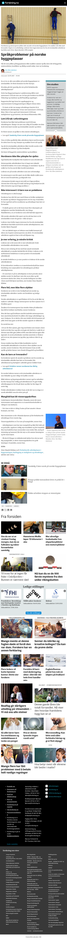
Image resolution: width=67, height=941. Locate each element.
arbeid (16, 506)
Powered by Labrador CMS (33, 937)
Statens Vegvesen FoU (54, 880)
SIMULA (50, 865)
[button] (2, 591)
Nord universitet (31, 894)
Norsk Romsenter (31, 916)
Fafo (7, 869)
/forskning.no (53, 789)
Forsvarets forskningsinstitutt (14, 877)
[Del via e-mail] (11, 510)
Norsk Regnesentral (32, 914)
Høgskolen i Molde (11, 889)
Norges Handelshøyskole (33, 900)
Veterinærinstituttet (53, 920)
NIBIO (7, 918)
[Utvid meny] (65, 3)
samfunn (9, 506)
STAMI (50, 878)
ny (3, 506)
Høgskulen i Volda (10, 893)
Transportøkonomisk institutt (56, 893)
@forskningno (54, 786)
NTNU (28, 865)
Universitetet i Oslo (53, 907)
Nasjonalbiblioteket (32, 867)
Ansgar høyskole (10, 854)
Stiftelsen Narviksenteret (54, 882)
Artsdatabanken (10, 860)
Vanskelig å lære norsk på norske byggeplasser (26, 135)
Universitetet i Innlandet (54, 904)
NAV (7, 915)
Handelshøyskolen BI (11, 884)
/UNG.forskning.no (55, 793)
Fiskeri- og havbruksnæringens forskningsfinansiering (12, 873)
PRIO (49, 857)
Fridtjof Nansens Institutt (12, 882)
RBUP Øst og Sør (52, 859)
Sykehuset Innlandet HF (54, 887)
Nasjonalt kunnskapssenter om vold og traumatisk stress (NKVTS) (34, 871)
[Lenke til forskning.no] (31, 2)
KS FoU (8, 904)
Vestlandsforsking (53, 918)
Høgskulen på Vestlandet (12, 896)
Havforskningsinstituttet (12, 887)
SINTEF (50, 867)
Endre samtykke (12, 844)
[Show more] (55, 131)
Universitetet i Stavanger (54, 909)
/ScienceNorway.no (55, 796)
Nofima (29, 891)
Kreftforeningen (10, 907)
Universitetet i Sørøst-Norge (55, 911)
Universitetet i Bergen (54, 902)
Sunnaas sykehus (52, 885)
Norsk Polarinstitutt (32, 911)
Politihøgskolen (52, 854)
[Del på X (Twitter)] (5, 510)
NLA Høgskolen (31, 854)
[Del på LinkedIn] (8, 510)
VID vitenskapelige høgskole (55, 922)
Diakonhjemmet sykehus (12, 863)
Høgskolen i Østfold (11, 891)
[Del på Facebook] (2, 510)
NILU (7, 924)
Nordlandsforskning (32, 896)
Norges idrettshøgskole (33, 909)
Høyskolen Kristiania (11, 898)
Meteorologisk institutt (12, 913)
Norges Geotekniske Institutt (34, 898)
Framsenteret (9, 880)
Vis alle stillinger (33, 613)
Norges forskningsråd (33, 903)
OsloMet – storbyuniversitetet (35, 931)
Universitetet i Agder (53, 900)
